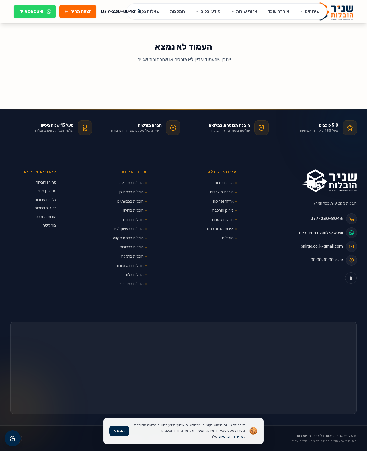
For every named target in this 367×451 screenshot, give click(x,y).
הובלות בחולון (133, 210)
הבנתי (119, 430)
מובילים (228, 238)
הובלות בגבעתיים (130, 201)
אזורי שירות (246, 11)
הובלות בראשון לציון (129, 228)
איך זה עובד (278, 11)
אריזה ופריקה (223, 201)
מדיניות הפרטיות (231, 436)
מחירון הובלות (46, 182)
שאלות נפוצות (147, 11)
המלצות (177, 11)
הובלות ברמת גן (131, 192)
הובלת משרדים (222, 192)
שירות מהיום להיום (220, 228)
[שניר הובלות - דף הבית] (329, 180)
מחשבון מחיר (46, 190)
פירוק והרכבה (223, 210)
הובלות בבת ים (133, 219)
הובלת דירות (224, 182)
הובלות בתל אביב (131, 182)
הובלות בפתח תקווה (128, 238)
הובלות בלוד (134, 274)
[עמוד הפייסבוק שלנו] (351, 278)
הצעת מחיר (81, 11)
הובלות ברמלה (132, 256)
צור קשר (49, 225)
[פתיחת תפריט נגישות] (13, 438)
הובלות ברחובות (132, 247)
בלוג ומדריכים (45, 208)
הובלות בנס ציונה (130, 265)
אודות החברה (46, 216)
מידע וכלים (210, 11)
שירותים (312, 11)
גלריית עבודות (45, 199)
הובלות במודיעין (132, 283)
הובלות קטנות (223, 219)
